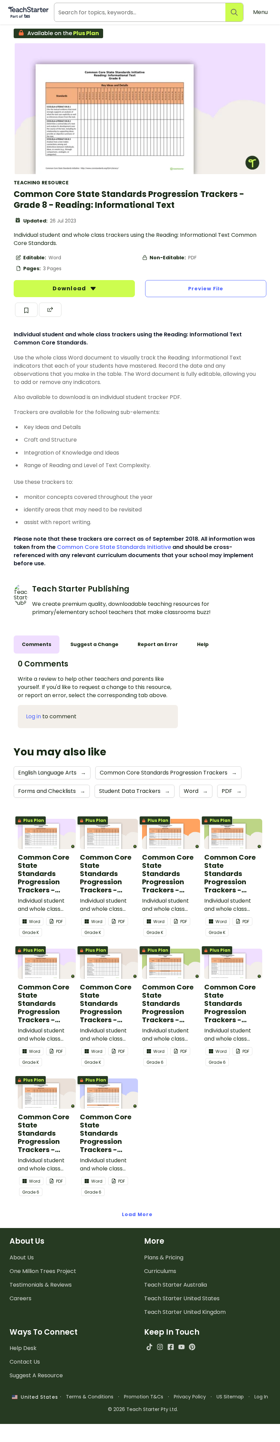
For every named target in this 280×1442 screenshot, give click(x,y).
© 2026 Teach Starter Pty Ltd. (143, 1409)
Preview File (205, 288)
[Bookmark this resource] (26, 310)
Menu (260, 12)
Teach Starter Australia (175, 1285)
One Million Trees (43, 1271)
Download (70, 288)
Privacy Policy (190, 1396)
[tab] (36, 644)
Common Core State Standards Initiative (114, 547)
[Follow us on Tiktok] (149, 1347)
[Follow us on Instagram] (160, 1347)
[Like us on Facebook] (170, 1347)
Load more (137, 1214)
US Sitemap (230, 1396)
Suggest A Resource (36, 1375)
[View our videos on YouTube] (181, 1347)
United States (37, 1397)
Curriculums (160, 1271)
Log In (261, 1396)
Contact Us (25, 1362)
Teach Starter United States (182, 1298)
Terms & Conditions (89, 1396)
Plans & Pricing (163, 1257)
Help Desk (23, 1348)
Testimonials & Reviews (41, 1285)
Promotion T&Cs (143, 1396)
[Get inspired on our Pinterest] (192, 1347)
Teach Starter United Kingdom (185, 1312)
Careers (20, 1298)
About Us (22, 1257)
